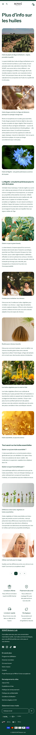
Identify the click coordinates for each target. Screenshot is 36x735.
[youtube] (14, 647)
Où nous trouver (7, 663)
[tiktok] (11, 647)
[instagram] (7, 647)
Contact (4, 670)
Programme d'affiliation (9, 656)
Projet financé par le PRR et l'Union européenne (16, 673)
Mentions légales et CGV (9, 700)
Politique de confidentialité (10, 693)
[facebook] (3, 647)
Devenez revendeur (8, 660)
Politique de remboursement (10, 690)
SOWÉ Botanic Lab (20, 732)
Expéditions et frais (8, 686)
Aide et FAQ (5, 683)
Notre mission (6, 667)
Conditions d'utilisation (8, 696)
